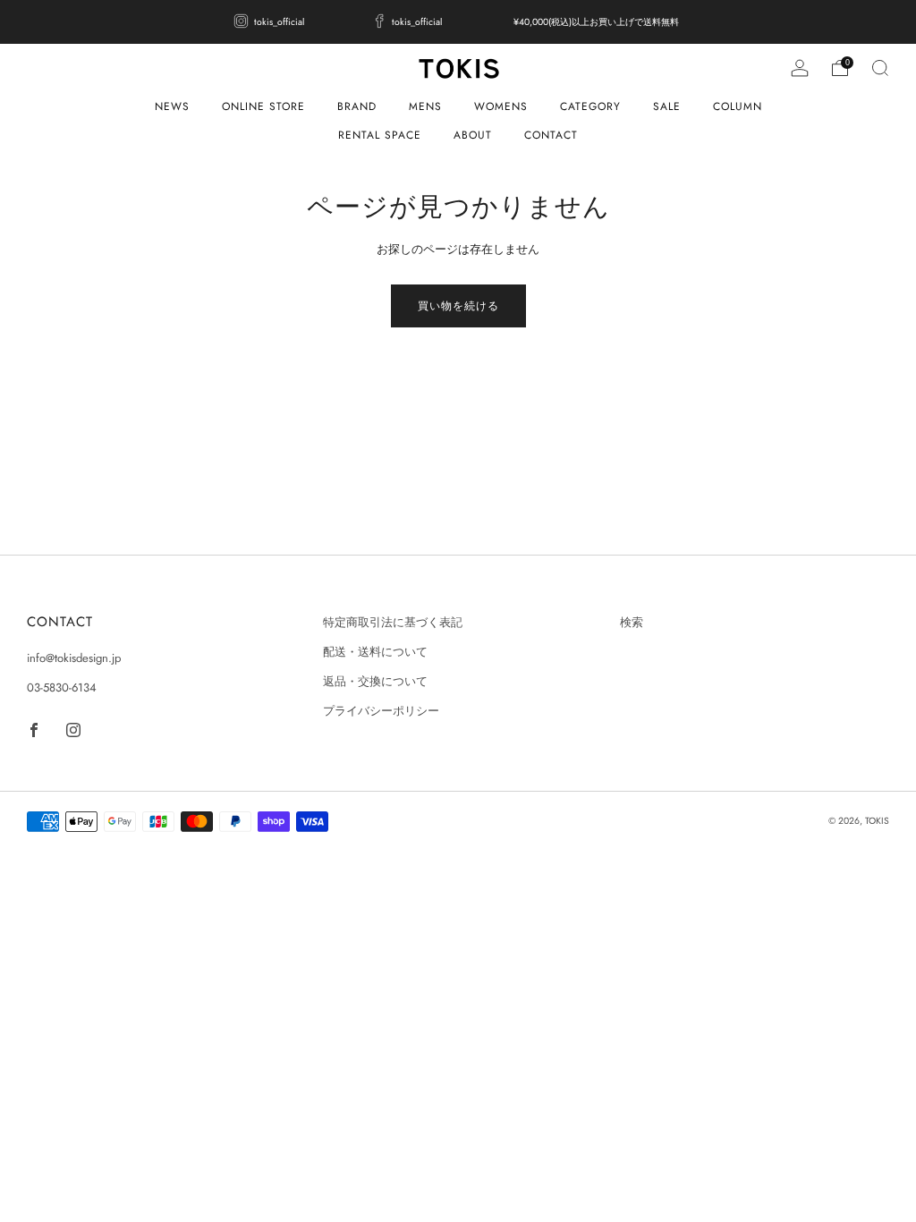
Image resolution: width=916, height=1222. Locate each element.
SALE (667, 106)
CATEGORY (590, 106)
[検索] (880, 68)
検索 (631, 622)
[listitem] (270, 22)
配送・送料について (375, 651)
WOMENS (501, 106)
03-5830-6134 (62, 687)
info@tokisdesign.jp (74, 657)
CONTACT (551, 135)
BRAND (357, 106)
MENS (425, 106)
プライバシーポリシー (381, 710)
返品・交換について (375, 681)
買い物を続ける (458, 306)
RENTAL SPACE (379, 135)
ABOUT (473, 135)
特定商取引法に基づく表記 (392, 622)
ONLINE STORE (263, 106)
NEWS (172, 106)
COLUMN (737, 106)
